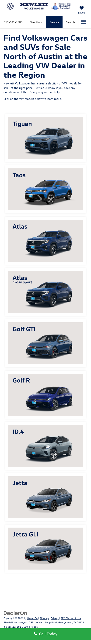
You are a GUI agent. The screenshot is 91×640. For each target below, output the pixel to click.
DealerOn (32, 618)
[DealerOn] (15, 613)
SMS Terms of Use (71, 618)
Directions (36, 22)
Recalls (34, 626)
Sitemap (44, 618)
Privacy (55, 618)
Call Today (47, 633)
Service (54, 22)
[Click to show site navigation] (83, 22)
